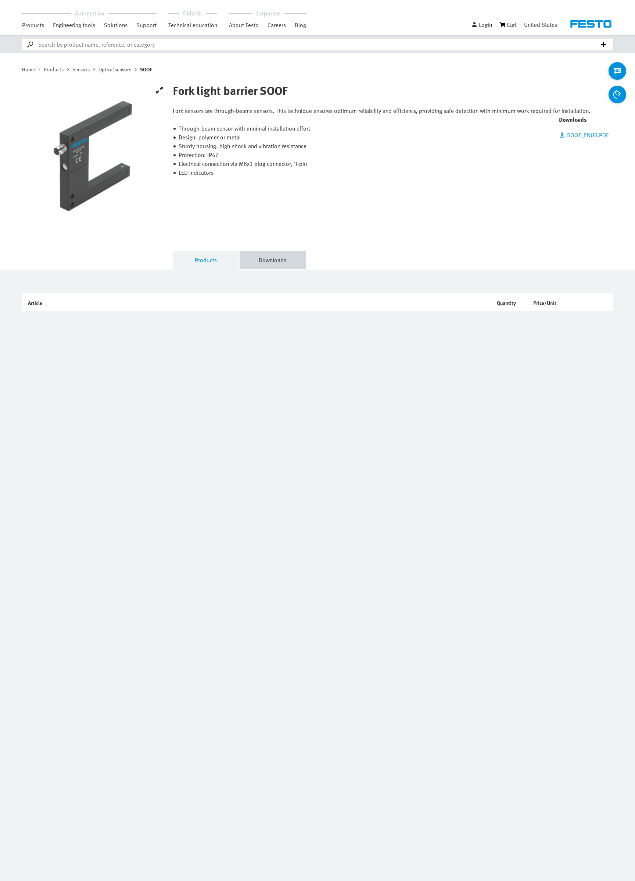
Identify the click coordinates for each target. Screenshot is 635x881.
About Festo (244, 25)
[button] (481, 25)
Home (28, 69)
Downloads (272, 260)
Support (146, 25)
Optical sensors (114, 69)
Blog (300, 25)
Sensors (81, 69)
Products (33, 25)
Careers (277, 25)
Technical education (192, 25)
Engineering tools (74, 25)
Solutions (116, 25)
